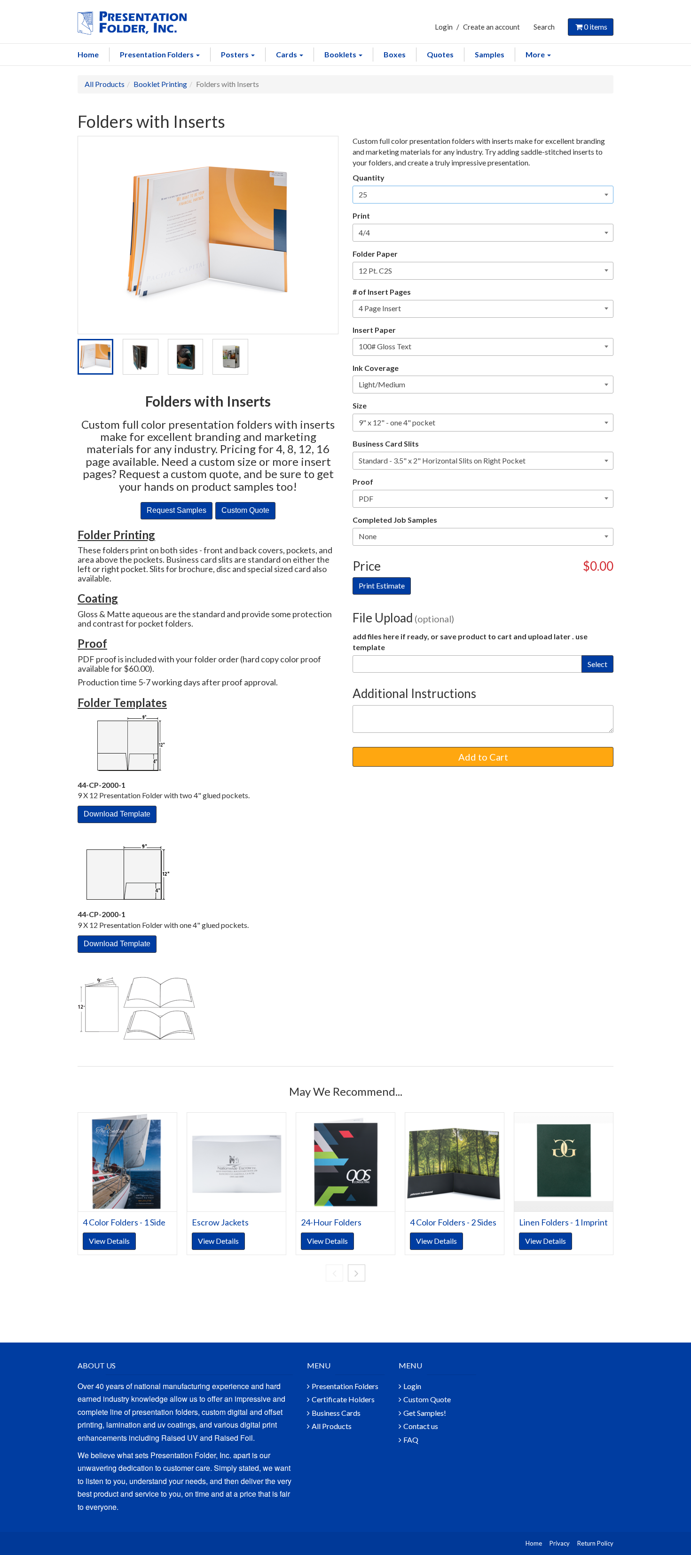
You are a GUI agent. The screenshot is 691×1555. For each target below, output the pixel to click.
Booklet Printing (160, 83)
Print (361, 215)
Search (544, 27)
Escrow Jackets (220, 1222)
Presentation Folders (157, 54)
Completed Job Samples (395, 519)
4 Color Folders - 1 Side (124, 1222)
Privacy (560, 1543)
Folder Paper (375, 253)
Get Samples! (424, 1412)
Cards (287, 54)
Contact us (420, 1425)
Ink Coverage (376, 367)
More (536, 54)
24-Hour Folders (331, 1222)
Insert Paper (374, 329)
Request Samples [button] (176, 510)
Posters (235, 54)
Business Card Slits (386, 443)
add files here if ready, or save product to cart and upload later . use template (470, 642)
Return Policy (595, 1543)
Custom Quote (427, 1399)
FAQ (410, 1439)
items (595, 26)
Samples (489, 54)
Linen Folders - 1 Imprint (563, 1222)
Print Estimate (382, 585)
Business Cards (336, 1412)
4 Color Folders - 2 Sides (453, 1222)
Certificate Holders (343, 1399)
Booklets (341, 54)
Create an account (491, 27)
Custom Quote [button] (245, 510)
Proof (363, 481)
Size (360, 405)
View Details (109, 1240)
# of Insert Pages (382, 291)
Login (444, 27)
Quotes (440, 54)
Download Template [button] (117, 814)
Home (88, 54)
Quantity (369, 177)
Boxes (395, 54)
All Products (105, 83)
